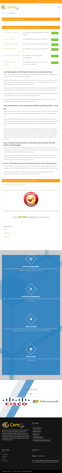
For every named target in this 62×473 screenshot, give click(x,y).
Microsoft (8, 233)
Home (3, 13)
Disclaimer (5, 460)
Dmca (4, 458)
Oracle (7, 237)
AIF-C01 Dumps (37, 428)
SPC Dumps (36, 434)
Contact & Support (42, 1)
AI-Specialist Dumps (38, 437)
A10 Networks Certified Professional (14, 185)
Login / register (53, 1)
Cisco (7, 229)
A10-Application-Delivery (10, 32)
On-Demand (54, 33)
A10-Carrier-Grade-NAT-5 (11, 49)
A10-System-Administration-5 (12, 55)
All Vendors (5, 454)
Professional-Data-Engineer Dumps (41, 440)
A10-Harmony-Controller (10, 44)
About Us (5, 456)
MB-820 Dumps (36, 431)
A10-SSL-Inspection (9, 39)
